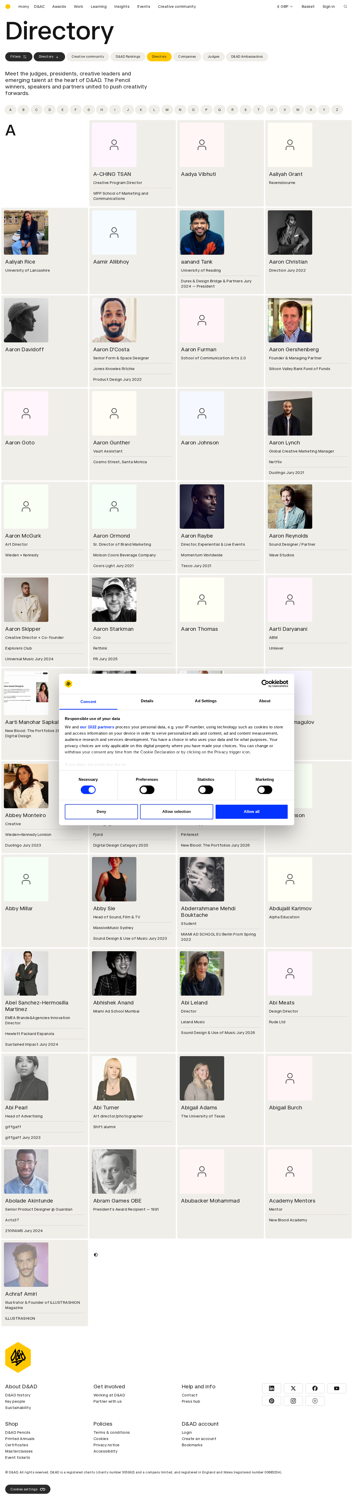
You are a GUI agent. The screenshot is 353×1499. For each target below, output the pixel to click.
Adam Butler (197, 1387)
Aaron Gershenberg (294, 349)
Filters (15, 56)
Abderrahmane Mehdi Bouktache (208, 911)
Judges (213, 56)
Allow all (252, 811)
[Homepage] (7, 6)
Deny (101, 811)
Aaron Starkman (113, 629)
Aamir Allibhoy (111, 262)
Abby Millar (19, 908)
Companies (187, 56)
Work (78, 6)
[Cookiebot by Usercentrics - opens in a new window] (265, 684)
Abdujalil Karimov (290, 908)
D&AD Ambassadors (247, 56)
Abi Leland (194, 1003)
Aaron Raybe (197, 536)
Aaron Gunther (111, 442)
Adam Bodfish (287, 1294)
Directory (46, 56)
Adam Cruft (196, 1480)
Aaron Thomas (199, 629)
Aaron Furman (198, 349)
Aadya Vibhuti (198, 174)
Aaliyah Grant (286, 174)
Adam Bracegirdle (28, 1387)
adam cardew (286, 1387)
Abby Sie (104, 908)
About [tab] (264, 701)
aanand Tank (197, 262)
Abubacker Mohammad (210, 1201)
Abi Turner (106, 1107)
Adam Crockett (112, 1480)
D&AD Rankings (128, 56)
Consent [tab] (88, 701)
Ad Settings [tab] (206, 701)
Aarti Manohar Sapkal (32, 722)
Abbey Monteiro (25, 815)
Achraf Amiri (21, 1294)
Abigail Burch (285, 1107)
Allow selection (176, 811)
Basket (308, 6)
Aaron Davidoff (24, 349)
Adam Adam (109, 1294)
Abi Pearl (16, 1107)
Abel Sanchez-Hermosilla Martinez (36, 1006)
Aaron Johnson (200, 442)
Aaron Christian (288, 262)
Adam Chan (19, 1480)
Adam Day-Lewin (290, 1480)
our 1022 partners (97, 727)
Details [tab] (147, 701)
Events (143, 6)
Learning (99, 6)
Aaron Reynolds (288, 536)
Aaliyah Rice (20, 262)
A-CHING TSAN (112, 174)
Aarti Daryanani (288, 629)
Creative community (177, 6)
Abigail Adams (199, 1107)
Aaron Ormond (111, 536)
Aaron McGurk (23, 536)
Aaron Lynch (284, 442)
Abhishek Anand (113, 1003)
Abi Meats (282, 1003)
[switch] (147, 790)
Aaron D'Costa (111, 349)
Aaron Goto (19, 442)
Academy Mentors (292, 1201)
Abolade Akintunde (29, 1201)
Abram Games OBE (117, 1201)
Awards (59, 6)
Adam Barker (197, 1294)
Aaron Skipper (23, 629)
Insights (122, 6)
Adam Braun (108, 1387)
